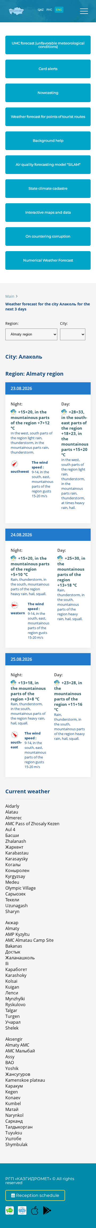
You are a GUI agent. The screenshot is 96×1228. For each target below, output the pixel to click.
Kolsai (11, 981)
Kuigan (12, 987)
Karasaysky (16, 859)
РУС (49, 9)
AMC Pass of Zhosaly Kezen (32, 824)
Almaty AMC (17, 1045)
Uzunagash (16, 905)
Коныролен (17, 870)
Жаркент (14, 847)
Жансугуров (17, 1074)
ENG (59, 9)
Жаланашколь (20, 958)
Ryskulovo (15, 1004)
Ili (7, 963)
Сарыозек (15, 894)
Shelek (11, 1028)
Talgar (11, 1010)
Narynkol (14, 1115)
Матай (11, 1109)
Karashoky (15, 975)
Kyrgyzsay (15, 876)
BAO (9, 1062)
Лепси (11, 993)
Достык (12, 952)
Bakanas (13, 946)
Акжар (11, 923)
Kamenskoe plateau (25, 1080)
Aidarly (12, 806)
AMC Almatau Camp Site (29, 940)
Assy (9, 1057)
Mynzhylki (15, 999)
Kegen (11, 1092)
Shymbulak (16, 1144)
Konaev (12, 1098)
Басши (12, 835)
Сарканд (14, 1121)
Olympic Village (20, 888)
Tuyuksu (13, 1133)
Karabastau (17, 853)
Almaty (12, 928)
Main (9, 296)
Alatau (11, 812)
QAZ (41, 9)
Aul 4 (10, 829)
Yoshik (11, 1068)
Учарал (13, 1022)
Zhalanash (15, 841)
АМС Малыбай (20, 1051)
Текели (12, 900)
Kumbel (13, 1103)
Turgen (12, 1016)
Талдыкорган (19, 1127)
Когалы (13, 865)
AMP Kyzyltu (17, 934)
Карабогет (16, 969)
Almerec (13, 818)
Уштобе (13, 1139)
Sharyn (12, 911)
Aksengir (14, 1039)
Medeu (12, 882)
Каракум (14, 1086)
